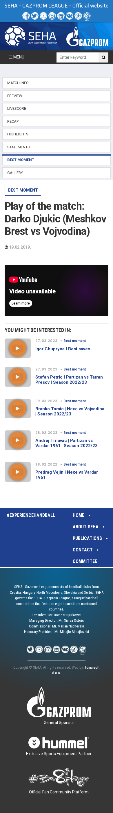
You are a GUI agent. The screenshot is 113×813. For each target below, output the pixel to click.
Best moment (23, 190)
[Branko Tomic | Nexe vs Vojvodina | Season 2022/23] (18, 408)
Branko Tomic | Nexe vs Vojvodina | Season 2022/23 (69, 411)
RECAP (13, 121)
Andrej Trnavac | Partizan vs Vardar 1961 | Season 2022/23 (66, 443)
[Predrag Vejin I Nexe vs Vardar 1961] (18, 472)
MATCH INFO (18, 83)
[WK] (69, 16)
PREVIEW (14, 96)
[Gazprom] (87, 36)
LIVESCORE (16, 108)
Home (78, 515)
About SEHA (86, 527)
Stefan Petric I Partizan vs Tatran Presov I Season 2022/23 (69, 380)
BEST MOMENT (20, 160)
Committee (85, 561)
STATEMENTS (18, 147)
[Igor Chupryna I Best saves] (18, 348)
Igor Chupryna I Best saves (62, 348)
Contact (83, 550)
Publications (87, 538)
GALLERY (15, 173)
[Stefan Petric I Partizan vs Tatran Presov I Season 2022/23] (18, 377)
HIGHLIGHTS (17, 134)
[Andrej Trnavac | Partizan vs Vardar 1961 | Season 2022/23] (18, 440)
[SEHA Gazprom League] (31, 36)
